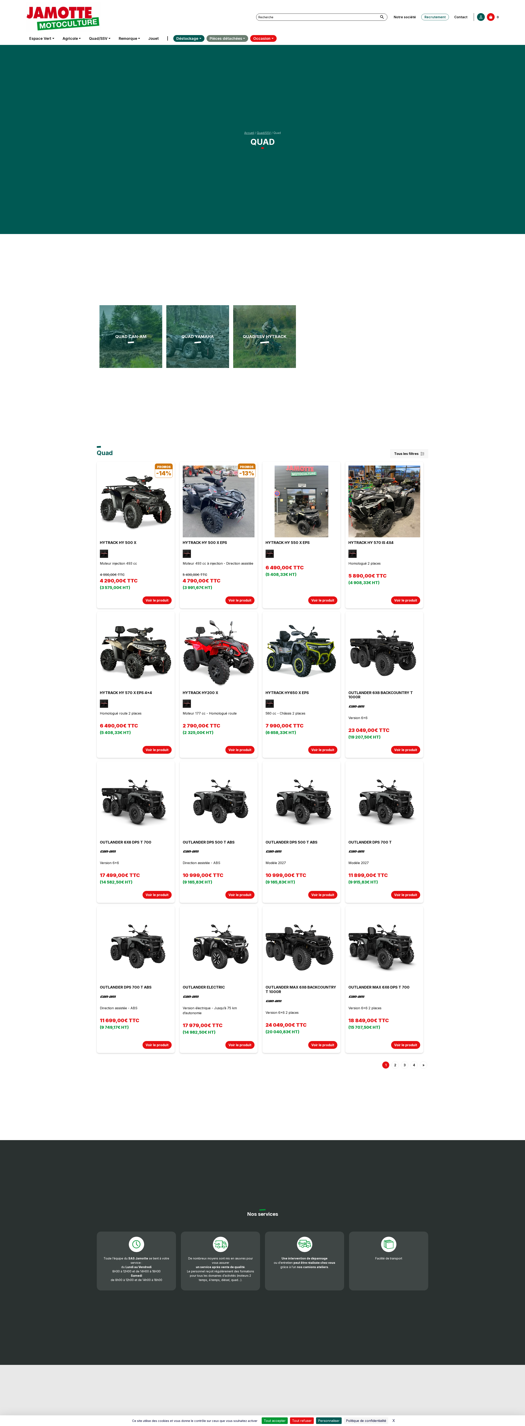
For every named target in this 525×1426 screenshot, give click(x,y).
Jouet (153, 38)
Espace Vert (40, 38)
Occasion (261, 38)
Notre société (405, 17)
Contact (460, 17)
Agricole (70, 38)
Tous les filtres (406, 454)
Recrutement (435, 17)
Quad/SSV (98, 38)
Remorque (128, 38)
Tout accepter (275, 1421)
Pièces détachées (226, 38)
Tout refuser (302, 1421)
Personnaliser (329, 1421)
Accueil (249, 133)
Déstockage (187, 38)
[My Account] (481, 17)
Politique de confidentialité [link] (366, 1421)
